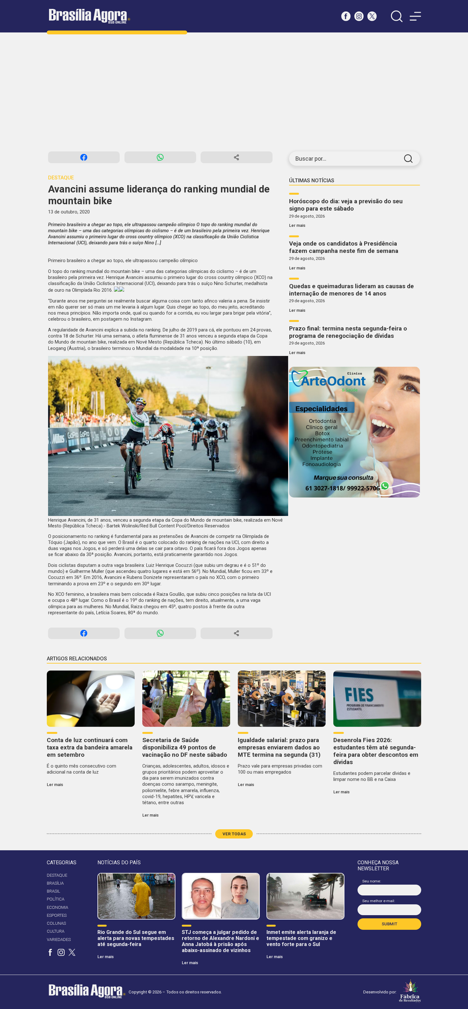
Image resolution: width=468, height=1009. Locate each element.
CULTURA (55, 931)
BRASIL (53, 891)
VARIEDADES (59, 939)
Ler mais (297, 225)
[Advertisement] (234, 91)
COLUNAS (56, 923)
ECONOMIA (57, 907)
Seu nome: (371, 881)
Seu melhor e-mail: (378, 901)
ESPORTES (57, 915)
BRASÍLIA (55, 883)
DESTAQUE (57, 875)
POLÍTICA (55, 899)
